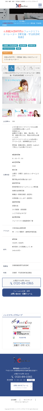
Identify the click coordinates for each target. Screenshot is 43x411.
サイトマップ (28, 400)
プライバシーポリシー (21, 402)
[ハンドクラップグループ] (21, 5)
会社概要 (13, 400)
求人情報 (21, 21)
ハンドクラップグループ (9, 21)
